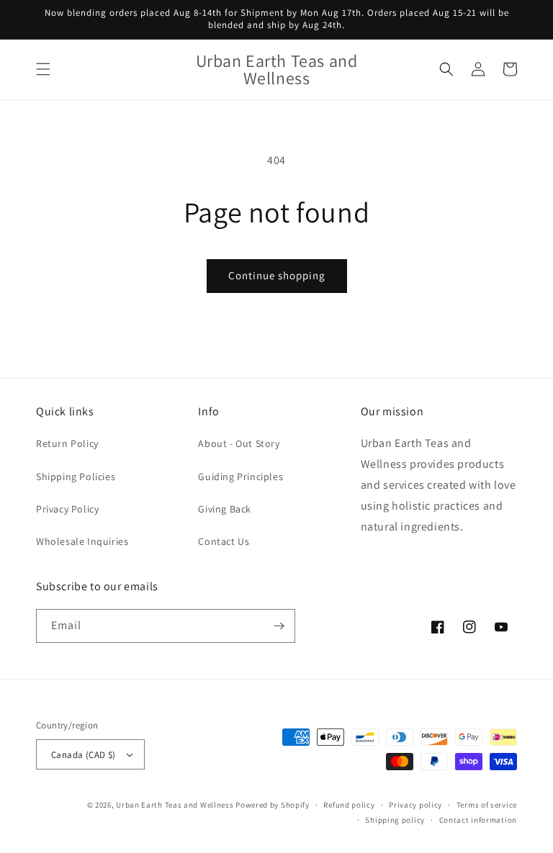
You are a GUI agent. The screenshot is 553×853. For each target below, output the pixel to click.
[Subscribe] (279, 626)
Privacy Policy (67, 508)
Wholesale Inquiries (82, 541)
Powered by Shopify (272, 805)
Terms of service (487, 805)
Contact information (478, 820)
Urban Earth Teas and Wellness (174, 805)
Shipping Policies (75, 476)
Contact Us (223, 541)
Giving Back (224, 508)
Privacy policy (415, 805)
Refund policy (348, 805)
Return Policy (67, 443)
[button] (43, 69)
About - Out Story (238, 443)
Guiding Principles (240, 476)
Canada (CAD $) (83, 755)
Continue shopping (276, 275)
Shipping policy (395, 820)
